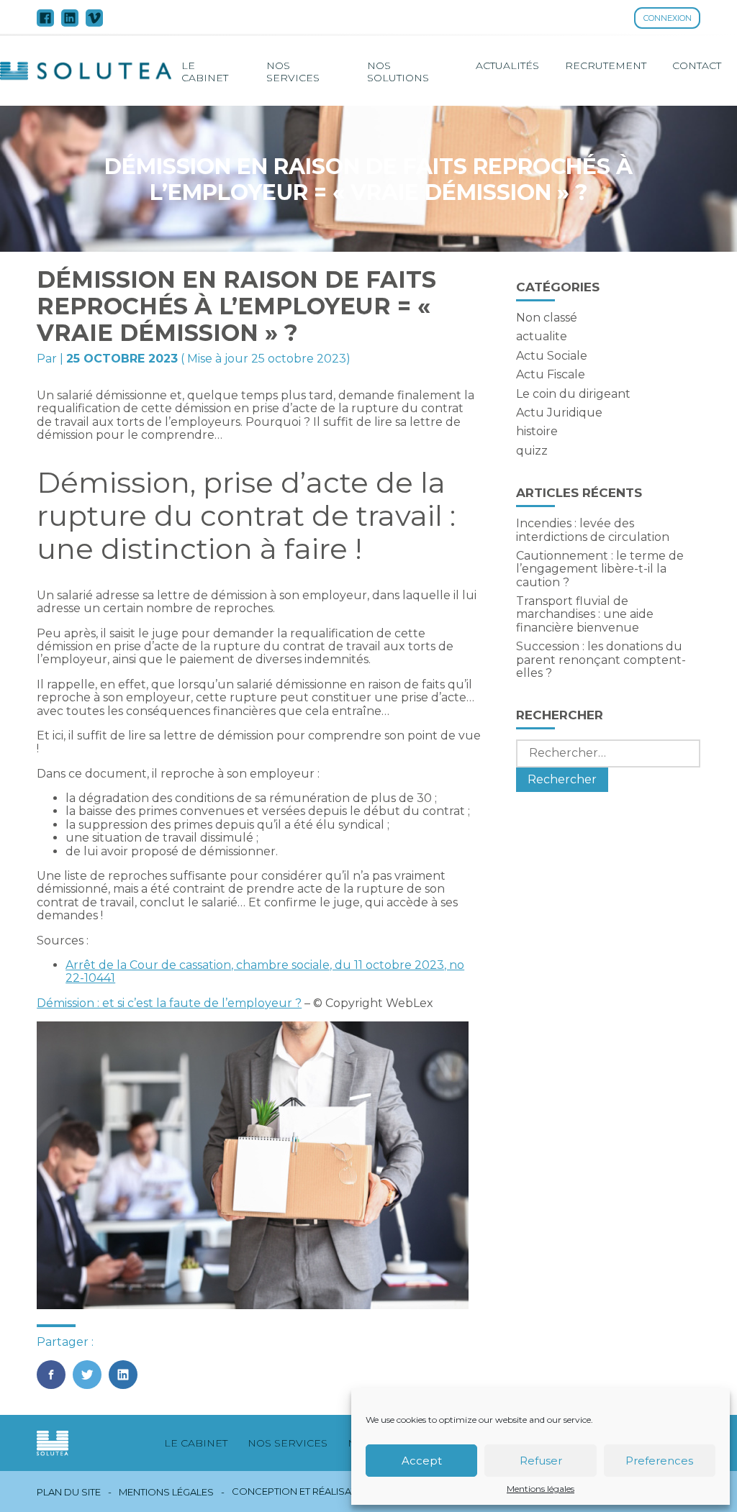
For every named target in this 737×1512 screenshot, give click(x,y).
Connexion (667, 18)
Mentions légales (540, 1489)
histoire (537, 431)
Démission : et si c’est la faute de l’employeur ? (169, 1003)
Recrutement (605, 65)
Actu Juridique (559, 412)
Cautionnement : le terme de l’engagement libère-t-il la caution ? (600, 569)
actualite (541, 336)
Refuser (541, 1460)
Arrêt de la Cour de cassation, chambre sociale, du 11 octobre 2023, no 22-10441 (264, 971)
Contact (696, 65)
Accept (422, 1460)
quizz (532, 450)
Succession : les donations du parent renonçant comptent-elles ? (601, 659)
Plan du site (69, 1492)
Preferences (659, 1460)
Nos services (293, 71)
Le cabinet (204, 71)
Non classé (546, 317)
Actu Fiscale (550, 374)
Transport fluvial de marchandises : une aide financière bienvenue (585, 614)
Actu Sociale (551, 356)
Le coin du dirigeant (573, 394)
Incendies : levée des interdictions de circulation (592, 529)
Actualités (507, 65)
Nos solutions (398, 71)
